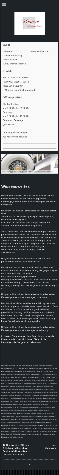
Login (53, 445)
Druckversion (13, 445)
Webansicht (50, 448)
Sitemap (25, 445)
